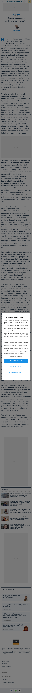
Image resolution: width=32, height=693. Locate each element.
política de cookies (20, 336)
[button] (16, 356)
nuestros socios (24, 320)
